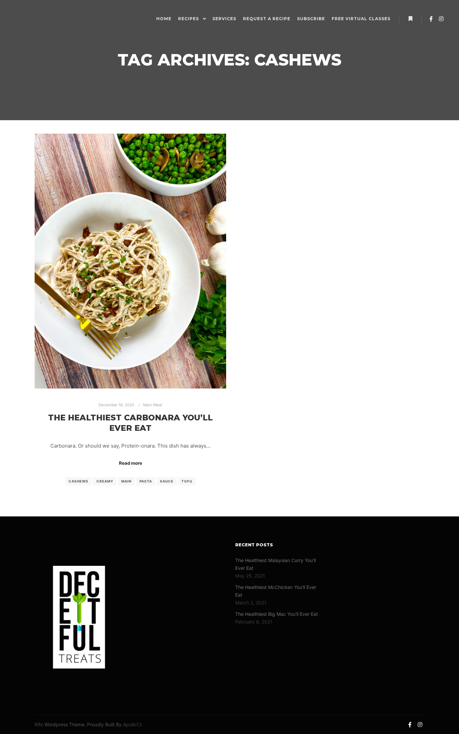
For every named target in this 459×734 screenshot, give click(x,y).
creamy (104, 481)
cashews (78, 481)
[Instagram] (441, 18)
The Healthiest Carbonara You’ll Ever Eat (130, 423)
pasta (145, 481)
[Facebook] (431, 18)
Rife (39, 724)
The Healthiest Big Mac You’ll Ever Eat (276, 614)
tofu (186, 481)
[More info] (410, 18)
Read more (130, 463)
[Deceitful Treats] (29, 19)
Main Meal (152, 405)
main (126, 481)
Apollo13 (132, 724)
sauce (166, 481)
